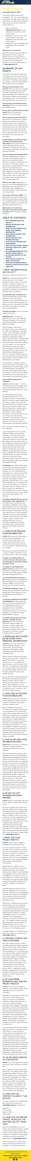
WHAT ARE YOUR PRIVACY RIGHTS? (17, 245)
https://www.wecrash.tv (13, 30)
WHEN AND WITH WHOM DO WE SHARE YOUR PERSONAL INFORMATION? (16, 230)
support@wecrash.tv (10, 64)
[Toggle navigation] (28, 2)
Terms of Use (17, 1155)
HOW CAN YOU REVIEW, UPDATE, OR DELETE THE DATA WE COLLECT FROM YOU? (17, 264)
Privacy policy (7, 1155)
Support (25, 1155)
